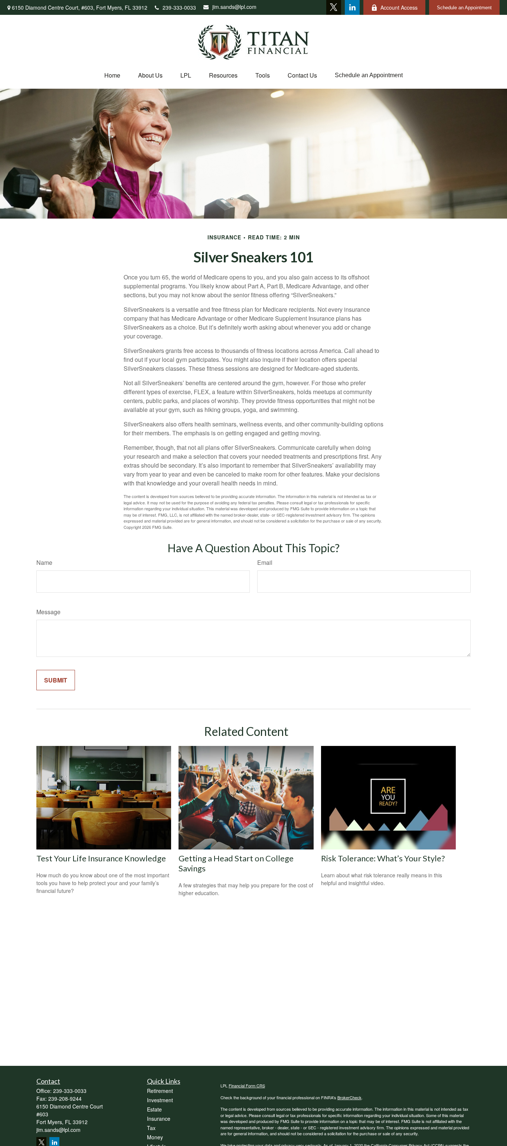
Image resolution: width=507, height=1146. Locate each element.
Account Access (399, 7)
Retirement (160, 1090)
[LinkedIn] (352, 7)
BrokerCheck (349, 1097)
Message (48, 612)
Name (44, 562)
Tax (151, 1128)
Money (155, 1137)
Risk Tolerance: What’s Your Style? (383, 858)
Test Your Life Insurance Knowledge (101, 858)
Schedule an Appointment (464, 7)
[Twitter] (333, 7)
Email (264, 562)
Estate (154, 1109)
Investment (160, 1100)
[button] (112, 75)
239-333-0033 (179, 7)
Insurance (158, 1118)
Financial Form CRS (247, 1085)
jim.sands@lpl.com (234, 6)
